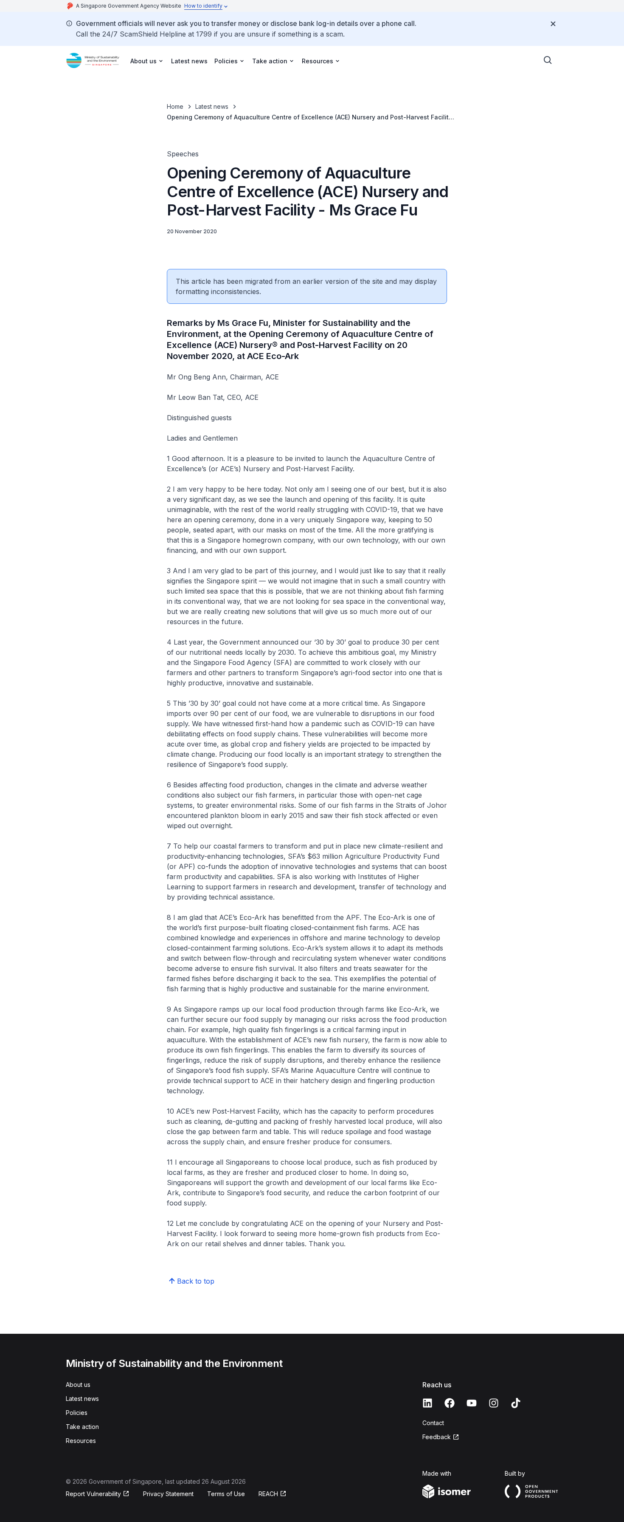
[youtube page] (472, 1403)
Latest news (189, 61)
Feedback (436, 1436)
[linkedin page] (427, 1403)
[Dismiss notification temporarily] (553, 24)
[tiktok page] (516, 1403)
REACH (268, 1493)
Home (175, 106)
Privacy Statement (168, 1493)
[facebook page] (449, 1403)
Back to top (195, 1281)
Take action (82, 1426)
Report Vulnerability (93, 1493)
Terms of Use (226, 1493)
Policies (76, 1412)
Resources (81, 1440)
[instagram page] (494, 1403)
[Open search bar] (548, 60)
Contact (433, 1422)
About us (78, 1384)
